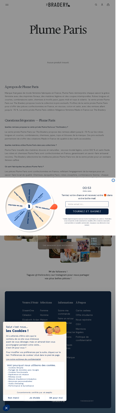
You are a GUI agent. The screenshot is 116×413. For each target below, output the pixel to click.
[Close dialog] (112, 180)
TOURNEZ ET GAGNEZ (86, 211)
